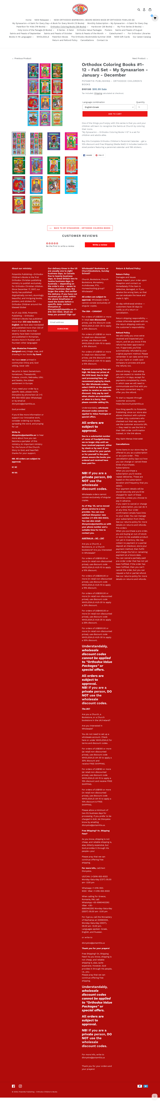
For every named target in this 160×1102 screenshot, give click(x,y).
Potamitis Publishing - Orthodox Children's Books (38, 1092)
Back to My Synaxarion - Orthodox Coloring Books (81, 228)
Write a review (100, 245)
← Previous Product (21, 58)
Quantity (140, 102)
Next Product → (140, 58)
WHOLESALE (102, 740)
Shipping (98, 93)
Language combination (93, 102)
